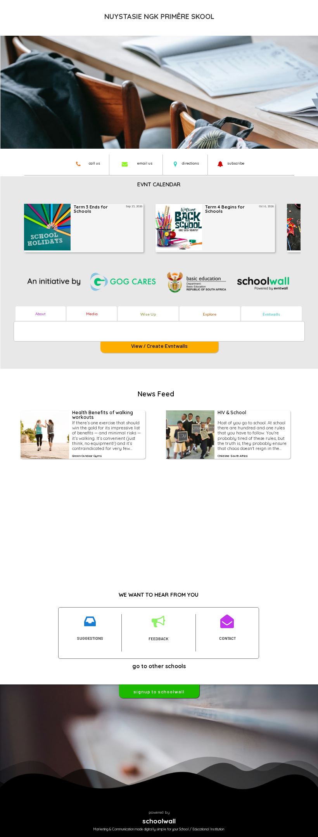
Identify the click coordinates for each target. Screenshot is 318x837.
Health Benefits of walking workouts (103, 415)
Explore (209, 314)
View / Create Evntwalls (159, 345)
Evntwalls (271, 314)
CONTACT (227, 638)
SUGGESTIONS (90, 638)
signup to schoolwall (159, 691)
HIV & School (232, 412)
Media (92, 313)
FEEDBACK (158, 638)
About (40, 313)
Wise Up (148, 314)
